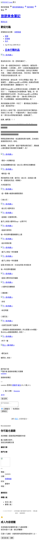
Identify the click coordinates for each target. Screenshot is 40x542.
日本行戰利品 (12, 50)
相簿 (6, 36)
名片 (6, 41)
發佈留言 (4, 411)
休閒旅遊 (17, 32)
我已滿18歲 (5, 538)
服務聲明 (22, 513)
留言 (19, 385)
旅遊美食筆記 (11, 16)
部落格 (7, 39)
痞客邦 (14, 385)
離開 (11, 538)
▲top (3, 394)
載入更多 (4, 398)
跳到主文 (4, 22)
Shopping (17, 391)
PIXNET (9, 511)
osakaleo (3, 373)
